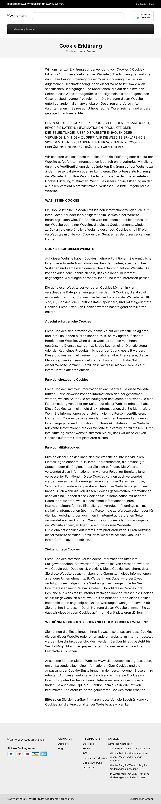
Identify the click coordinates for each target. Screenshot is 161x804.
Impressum (89, 767)
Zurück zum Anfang (142, 798)
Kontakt (87, 748)
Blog (151, 4)
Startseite (141, 4)
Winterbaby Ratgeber (24, 29)
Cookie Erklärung (92, 762)
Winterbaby (36, 798)
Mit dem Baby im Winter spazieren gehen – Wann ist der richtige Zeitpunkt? (129, 757)
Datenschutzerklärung (93, 758)
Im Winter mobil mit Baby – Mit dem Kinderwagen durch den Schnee (129, 775)
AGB (85, 753)
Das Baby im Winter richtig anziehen (130, 748)
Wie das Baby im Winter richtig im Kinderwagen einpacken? (128, 767)
